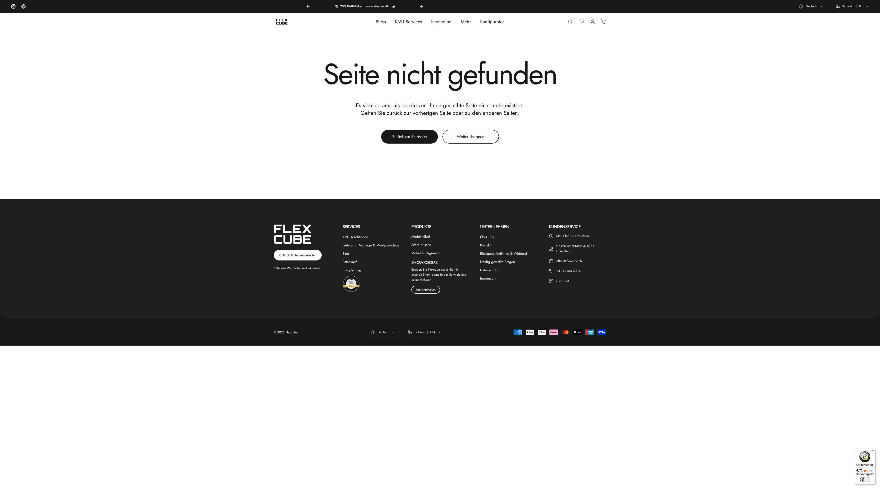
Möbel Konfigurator (425, 253)
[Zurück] (308, 6)
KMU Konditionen (355, 237)
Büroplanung (352, 270)
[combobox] (811, 6)
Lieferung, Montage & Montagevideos (371, 245)
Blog (346, 253)
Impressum (488, 278)
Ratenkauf (350, 261)
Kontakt (485, 245)
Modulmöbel (420, 236)
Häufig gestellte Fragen (497, 261)
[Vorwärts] (421, 6)
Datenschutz (489, 270)
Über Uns (487, 237)
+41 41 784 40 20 (568, 271)
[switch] (864, 479)
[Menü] (872, 451)
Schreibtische (421, 244)
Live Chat (562, 281)
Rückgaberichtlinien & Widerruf (503, 253)
